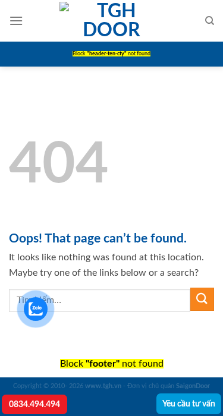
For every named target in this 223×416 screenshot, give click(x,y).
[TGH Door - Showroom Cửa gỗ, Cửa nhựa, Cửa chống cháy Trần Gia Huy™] (111, 21)
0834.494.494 (34, 404)
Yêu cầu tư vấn (188, 403)
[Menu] (16, 20)
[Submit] (202, 299)
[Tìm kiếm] (209, 21)
